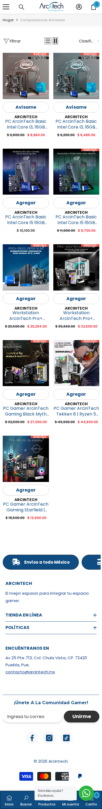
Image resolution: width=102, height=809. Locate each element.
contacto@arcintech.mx (30, 672)
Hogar (8, 20)
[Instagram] (49, 737)
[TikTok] (66, 737)
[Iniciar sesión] (78, 6)
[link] (26, 800)
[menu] (6, 7)
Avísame (26, 107)
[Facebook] (32, 737)
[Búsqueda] (21, 7)
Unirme (81, 716)
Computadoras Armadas (42, 20)
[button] (47, 40)
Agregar (26, 203)
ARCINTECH (25, 117)
